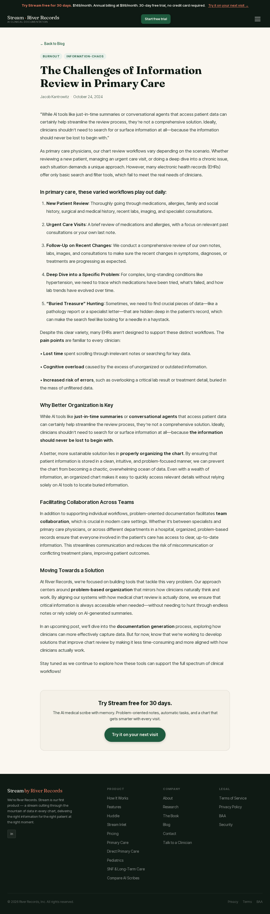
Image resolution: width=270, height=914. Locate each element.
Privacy (233, 902)
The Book (171, 816)
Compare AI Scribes (123, 878)
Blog (166, 824)
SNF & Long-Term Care (126, 869)
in (11, 834)
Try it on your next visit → (228, 5)
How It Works (117, 798)
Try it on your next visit (135, 734)
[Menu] (258, 19)
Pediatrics (115, 860)
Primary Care (117, 842)
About (168, 798)
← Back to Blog (52, 44)
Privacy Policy (230, 807)
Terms (247, 902)
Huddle (113, 816)
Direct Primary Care (123, 851)
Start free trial (156, 19)
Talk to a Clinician (177, 842)
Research (171, 807)
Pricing (113, 833)
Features (114, 807)
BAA (222, 816)
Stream (34, 791)
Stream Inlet (116, 824)
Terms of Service (233, 798)
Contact (169, 833)
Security (226, 824)
